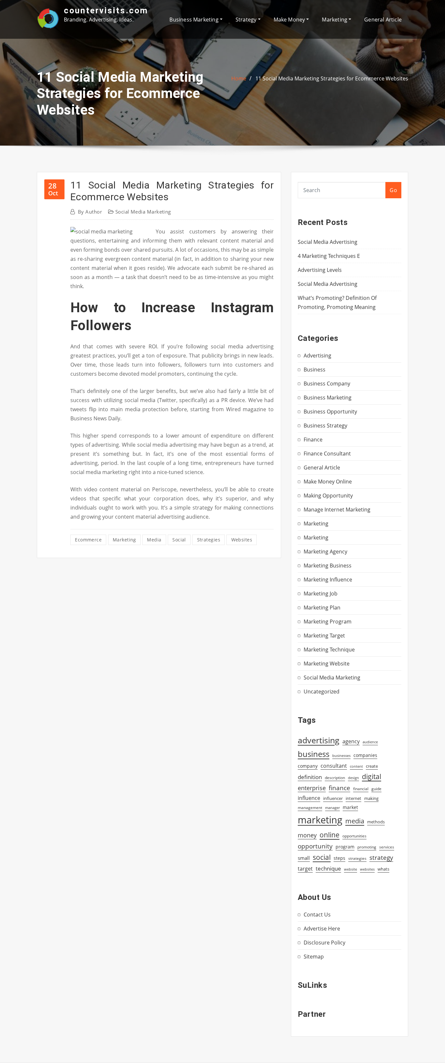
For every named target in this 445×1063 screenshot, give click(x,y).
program (345, 847)
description (335, 777)
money (307, 835)
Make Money (290, 19)
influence (309, 798)
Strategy (247, 19)
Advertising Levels (320, 269)
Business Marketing (194, 19)
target (305, 868)
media (154, 540)
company (308, 766)
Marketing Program (328, 621)
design (353, 777)
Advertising (317, 355)
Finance (313, 439)
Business (314, 369)
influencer (333, 798)
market (350, 807)
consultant (334, 765)
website (350, 869)
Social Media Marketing (143, 211)
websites (241, 540)
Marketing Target (324, 635)
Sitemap (314, 956)
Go (393, 190)
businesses (341, 755)
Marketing (335, 19)
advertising (318, 740)
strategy (381, 857)
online (329, 834)
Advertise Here (322, 928)
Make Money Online (328, 481)
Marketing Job (320, 593)
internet (353, 798)
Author (90, 211)
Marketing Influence (328, 579)
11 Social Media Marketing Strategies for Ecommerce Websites (331, 78)
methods (376, 822)
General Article (383, 19)
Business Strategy (325, 425)
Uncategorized (321, 691)
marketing (124, 540)
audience (370, 742)
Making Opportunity (328, 495)
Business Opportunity (330, 411)
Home (238, 78)
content (356, 766)
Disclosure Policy (324, 942)
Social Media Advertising (327, 241)
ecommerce (88, 540)
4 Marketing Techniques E (329, 255)
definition (310, 777)
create (372, 766)
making (371, 798)
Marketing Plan (322, 607)
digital (371, 776)
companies (365, 755)
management (310, 807)
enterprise (312, 788)
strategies (209, 540)
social (179, 540)
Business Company (327, 383)
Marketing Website (327, 663)
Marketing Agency (325, 551)
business (313, 753)
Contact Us (317, 914)
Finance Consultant (327, 453)
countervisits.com (106, 10)
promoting (366, 847)
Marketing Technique (329, 649)
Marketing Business (328, 565)
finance (339, 787)
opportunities (354, 835)
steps (339, 858)
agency (351, 741)
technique (328, 868)
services (386, 847)
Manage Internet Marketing (337, 509)
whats (383, 869)
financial (360, 788)
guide (376, 788)
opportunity (315, 846)
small (304, 858)
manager (332, 807)
